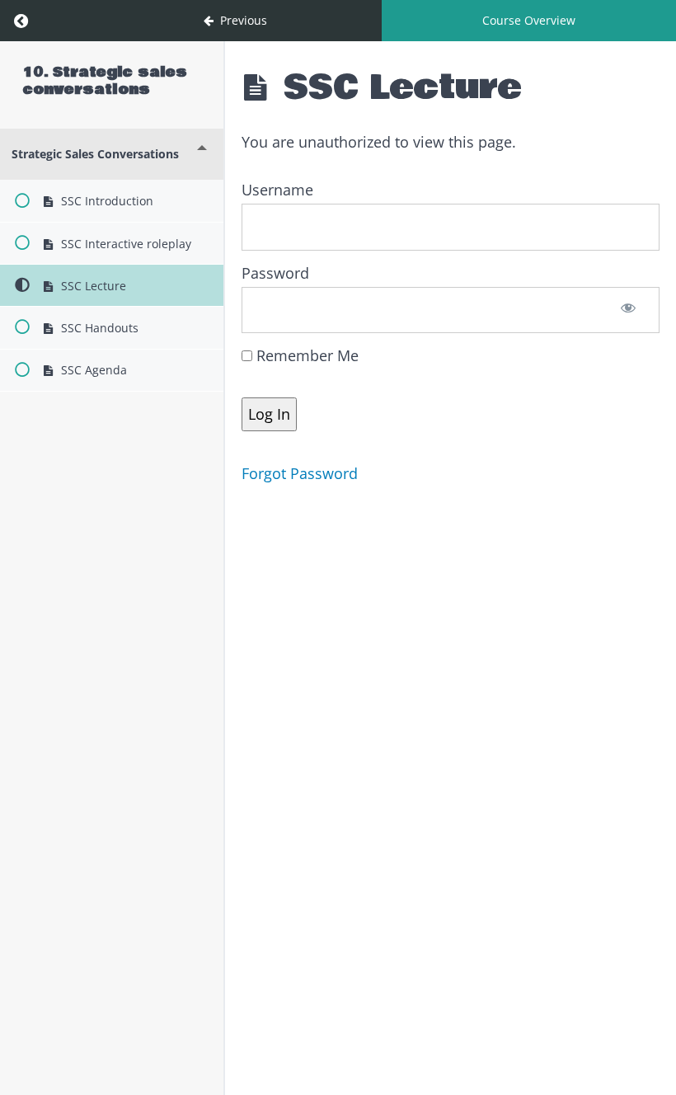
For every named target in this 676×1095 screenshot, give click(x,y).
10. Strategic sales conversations (105, 81)
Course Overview (528, 20)
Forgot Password (300, 473)
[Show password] (629, 310)
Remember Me (305, 355)
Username (277, 190)
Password (275, 273)
